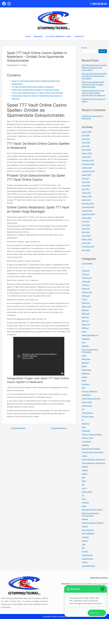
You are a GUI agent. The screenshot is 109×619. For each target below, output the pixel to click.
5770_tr (84, 299)
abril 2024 (86, 232)
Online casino (87, 492)
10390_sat (85, 289)
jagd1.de (85, 467)
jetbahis (85, 470)
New (83, 477)
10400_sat (85, 296)
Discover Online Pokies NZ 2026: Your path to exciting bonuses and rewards (94, 76)
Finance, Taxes (87, 438)
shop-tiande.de (87, 530)
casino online (87, 402)
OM (83, 485)
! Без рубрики (87, 263)
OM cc (84, 488)
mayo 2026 (86, 142)
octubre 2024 (87, 211)
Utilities (85, 562)
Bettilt (84, 381)
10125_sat (85, 271)
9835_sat (85, 317)
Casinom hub (87, 406)
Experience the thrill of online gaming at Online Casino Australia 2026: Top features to (93, 93)
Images (84, 456)
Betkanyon (86, 373)
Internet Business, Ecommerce (93, 459)
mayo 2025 (86, 186)
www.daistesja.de (88, 566)
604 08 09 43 (99, 3)
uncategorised (87, 555)
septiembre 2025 (88, 171)
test (83, 548)
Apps (84, 342)
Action (84, 332)
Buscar (84, 48)
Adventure (86, 339)
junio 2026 (86, 139)
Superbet (85, 537)
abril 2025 (85, 189)
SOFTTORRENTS (88, 534)
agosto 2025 (86, 175)
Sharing (85, 526)
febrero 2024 (87, 239)
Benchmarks (86, 370)
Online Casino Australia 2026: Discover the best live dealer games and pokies (93, 84)
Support (85, 541)
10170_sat (85, 274)
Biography (86, 384)
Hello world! (86, 118)
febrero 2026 (87, 153)
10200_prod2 (87, 278)
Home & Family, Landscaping (92, 452)
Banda (84, 366)
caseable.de (86, 395)
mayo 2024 (86, 229)
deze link (20, 319)
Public (84, 506)
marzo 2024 (86, 236)
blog (83, 388)
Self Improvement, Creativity (92, 523)
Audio (84, 355)
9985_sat (85, 328)
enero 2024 (86, 243)
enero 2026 (86, 157)
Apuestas (85, 346)
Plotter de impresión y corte (58, 36)
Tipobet (85, 551)
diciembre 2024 (88, 203)
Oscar (84, 499)
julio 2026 (85, 135)
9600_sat (85, 310)
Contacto (79, 36)
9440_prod (86, 303)
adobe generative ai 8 (90, 335)
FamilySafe (86, 431)
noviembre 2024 (88, 207)
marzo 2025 (86, 193)
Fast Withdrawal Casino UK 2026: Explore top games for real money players (94, 67)
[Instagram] (9, 4)
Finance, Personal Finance (92, 434)
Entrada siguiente (59, 428)
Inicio (28, 36)
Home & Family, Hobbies (91, 449)
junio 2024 (86, 225)
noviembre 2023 (88, 246)
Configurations (87, 413)
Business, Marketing (89, 391)
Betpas (84, 377)
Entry (84, 427)
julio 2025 (85, 178)
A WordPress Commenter (91, 116)
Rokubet (85, 519)
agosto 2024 (86, 218)
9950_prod (86, 324)
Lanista (84, 474)
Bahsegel (85, 363)
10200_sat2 (86, 281)
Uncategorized (12, 65)
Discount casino (88, 416)
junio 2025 (86, 182)
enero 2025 (86, 200)
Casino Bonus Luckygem (91, 399)
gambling (85, 445)
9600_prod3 (86, 307)
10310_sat (85, 285)
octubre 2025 (87, 168)
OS (83, 495)
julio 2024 (85, 221)
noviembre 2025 (88, 164)
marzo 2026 (86, 150)
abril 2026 (85, 146)
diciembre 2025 (88, 160)
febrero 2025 (87, 196)
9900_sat (85, 321)
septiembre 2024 (88, 214)
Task (83, 544)
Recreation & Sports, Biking (92, 510)
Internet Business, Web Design (93, 463)
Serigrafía (38, 36)
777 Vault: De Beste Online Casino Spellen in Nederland (33, 87)
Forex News (86, 442)
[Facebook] (4, 4)
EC (83, 420)
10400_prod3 (87, 292)
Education (85, 424)
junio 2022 (86, 250)
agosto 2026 (86, 132)
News (84, 481)
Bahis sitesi (86, 359)
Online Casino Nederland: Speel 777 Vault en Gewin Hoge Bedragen (37, 93)
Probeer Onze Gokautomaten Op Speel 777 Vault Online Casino (35, 90)
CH (83, 409)
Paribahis (85, 503)
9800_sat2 (86, 314)
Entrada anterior (17, 428)
